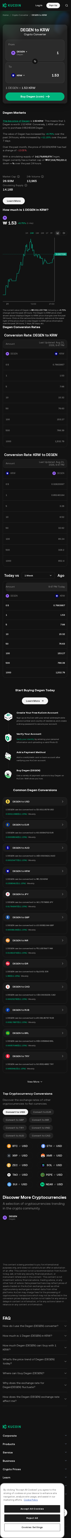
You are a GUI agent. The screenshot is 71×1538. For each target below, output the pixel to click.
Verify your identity (25, 739)
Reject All (32, 1518)
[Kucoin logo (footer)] (13, 1427)
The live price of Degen (16, 121)
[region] (32, 1510)
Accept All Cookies (32, 1509)
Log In (39, 5)
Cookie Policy (31, 1500)
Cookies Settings (32, 1527)
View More (33, 1081)
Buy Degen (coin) (32, 96)
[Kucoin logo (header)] (12, 5)
